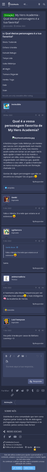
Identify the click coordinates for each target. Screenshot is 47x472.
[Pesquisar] (44, 4)
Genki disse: (10, 247)
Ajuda (29, 447)
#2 (43, 208)
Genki (14, 197)
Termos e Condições (14, 444)
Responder (39, 181)
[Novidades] (39, 4)
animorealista (18, 276)
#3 (43, 241)
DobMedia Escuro (12, 442)
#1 (43, 115)
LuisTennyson (18, 319)
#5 (43, 330)
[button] (4, 4)
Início (38, 447)
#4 (43, 288)
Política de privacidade (14, 447)
